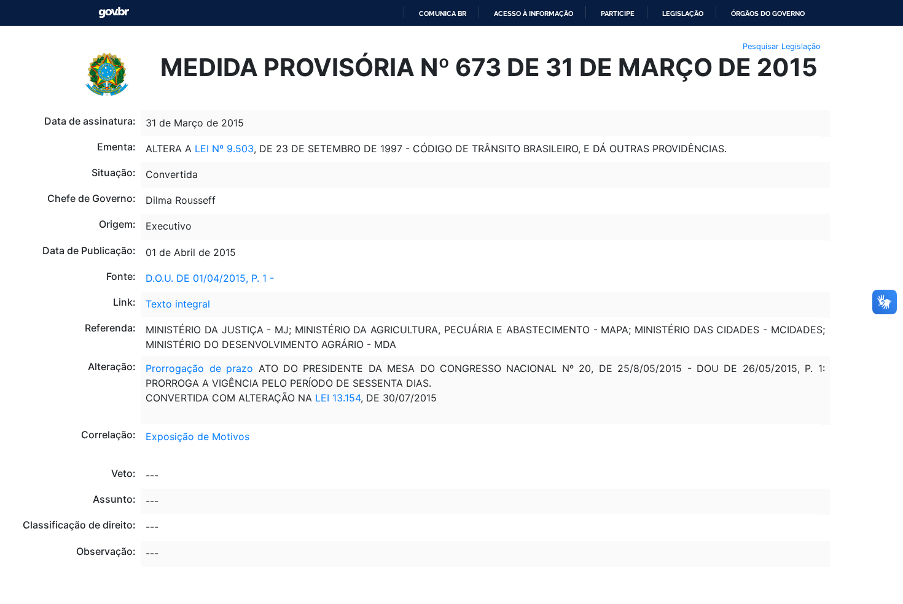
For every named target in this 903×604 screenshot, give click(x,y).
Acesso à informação (533, 13)
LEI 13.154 (336, 398)
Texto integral (178, 304)
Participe (618, 13)
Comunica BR (442, 13)
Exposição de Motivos (197, 436)
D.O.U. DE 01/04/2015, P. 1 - (210, 278)
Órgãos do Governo (768, 13)
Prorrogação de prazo (199, 368)
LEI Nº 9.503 (223, 148)
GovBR (113, 12)
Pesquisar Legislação (782, 46)
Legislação (682, 13)
